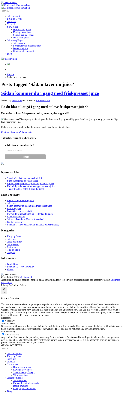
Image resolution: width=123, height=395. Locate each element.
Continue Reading (9, 132)
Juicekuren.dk (25, 277)
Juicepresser (13, 244)
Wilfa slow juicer (21, 37)
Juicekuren (17, 100)
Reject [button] (107, 280)
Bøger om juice (20, 48)
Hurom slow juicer (22, 29)
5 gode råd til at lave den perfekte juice (25, 178)
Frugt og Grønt (14, 18)
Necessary (10, 320)
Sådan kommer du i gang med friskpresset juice (50, 93)
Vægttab (11, 24)
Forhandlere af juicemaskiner (27, 45)
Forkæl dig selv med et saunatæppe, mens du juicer (31, 186)
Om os (10, 269)
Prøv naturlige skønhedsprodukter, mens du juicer (30, 183)
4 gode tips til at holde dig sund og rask (25, 189)
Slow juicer (12, 27)
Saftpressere (13, 247)
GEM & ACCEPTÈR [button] (11, 345)
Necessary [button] (6, 318)
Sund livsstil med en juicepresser (22, 181)
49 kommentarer (26, 132)
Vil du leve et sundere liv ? (19, 145)
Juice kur (11, 21)
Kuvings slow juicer (22, 32)
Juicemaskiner (20, 43)
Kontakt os (12, 264)
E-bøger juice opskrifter (24, 51)
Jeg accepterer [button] (96, 280)
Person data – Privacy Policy (20, 266)
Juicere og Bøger (15, 40)
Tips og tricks (13, 249)
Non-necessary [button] (8, 331)
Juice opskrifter (14, 16)
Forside (10, 74)
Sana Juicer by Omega (23, 35)
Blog (9, 53)
